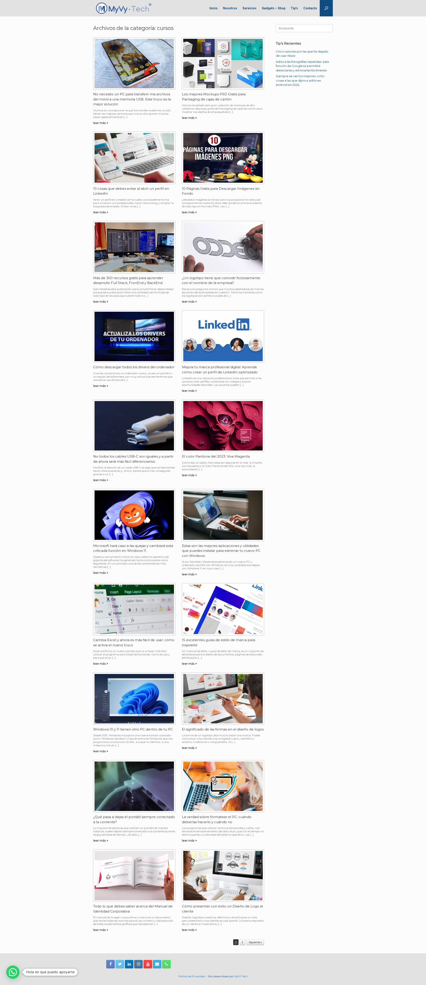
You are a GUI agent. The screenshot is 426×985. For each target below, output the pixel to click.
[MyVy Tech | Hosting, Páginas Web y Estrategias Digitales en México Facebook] (110, 964)
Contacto (310, 8)
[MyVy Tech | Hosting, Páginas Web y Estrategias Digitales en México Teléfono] (166, 964)
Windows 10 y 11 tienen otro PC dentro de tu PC (133, 729)
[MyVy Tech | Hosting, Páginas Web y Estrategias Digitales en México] (123, 8)
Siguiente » (255, 942)
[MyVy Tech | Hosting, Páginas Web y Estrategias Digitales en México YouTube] (148, 964)
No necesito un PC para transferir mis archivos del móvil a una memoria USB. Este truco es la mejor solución (132, 99)
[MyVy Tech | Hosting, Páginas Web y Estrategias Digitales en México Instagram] (138, 964)
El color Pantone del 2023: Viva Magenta (216, 456)
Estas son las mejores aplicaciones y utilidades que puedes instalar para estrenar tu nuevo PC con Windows (221, 551)
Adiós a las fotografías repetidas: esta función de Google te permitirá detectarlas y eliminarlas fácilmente (302, 66)
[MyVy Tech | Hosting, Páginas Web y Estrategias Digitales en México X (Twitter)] (120, 964)
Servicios (249, 8)
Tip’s (294, 8)
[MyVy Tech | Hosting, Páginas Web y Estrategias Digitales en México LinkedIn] (129, 964)
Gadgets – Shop (273, 8)
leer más (99, 123)
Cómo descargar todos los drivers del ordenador (133, 367)
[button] (326, 8)
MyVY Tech (241, 976)
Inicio (213, 8)
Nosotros (230, 8)
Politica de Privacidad (191, 976)
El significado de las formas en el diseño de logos (223, 729)
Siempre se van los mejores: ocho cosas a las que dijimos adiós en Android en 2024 (300, 80)
